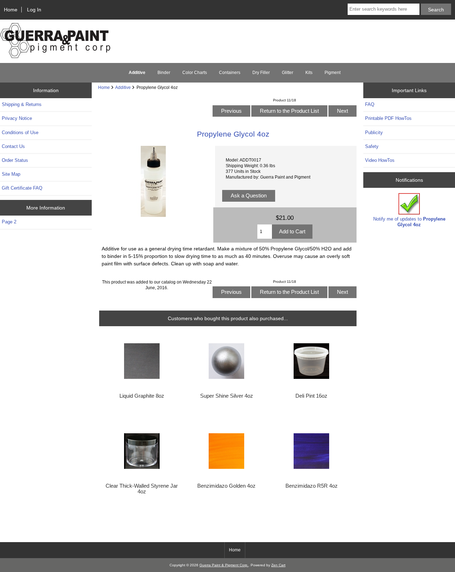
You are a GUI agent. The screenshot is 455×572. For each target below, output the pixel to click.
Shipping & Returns (22, 104)
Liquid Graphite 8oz (141, 396)
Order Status (15, 160)
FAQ (369, 104)
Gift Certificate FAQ (22, 188)
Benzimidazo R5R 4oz (311, 486)
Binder (163, 72)
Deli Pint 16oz (311, 396)
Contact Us (13, 146)
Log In (34, 9)
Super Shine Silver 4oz (226, 396)
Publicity (374, 132)
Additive (123, 87)
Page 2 (9, 221)
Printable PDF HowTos (388, 118)
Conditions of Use (20, 132)
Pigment (333, 72)
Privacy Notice (17, 118)
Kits (308, 72)
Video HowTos (380, 160)
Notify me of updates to (409, 221)
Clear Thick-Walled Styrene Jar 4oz (142, 488)
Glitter (287, 72)
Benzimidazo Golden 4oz (226, 486)
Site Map (11, 174)
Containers (229, 72)
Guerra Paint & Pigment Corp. (223, 565)
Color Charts (194, 72)
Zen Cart (278, 565)
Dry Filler (261, 72)
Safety (372, 146)
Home (10, 9)
